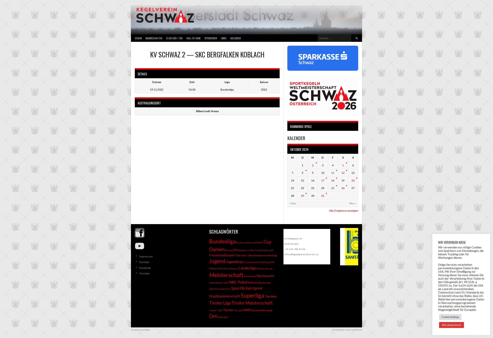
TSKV (219, 310)
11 (332, 172)
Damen (217, 249)
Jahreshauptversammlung (262, 255)
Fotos (252, 250)
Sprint (257, 288)
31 (322, 195)
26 (343, 188)
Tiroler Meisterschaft (251, 302)
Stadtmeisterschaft (224, 296)
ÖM (213, 316)
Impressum (146, 256)
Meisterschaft (226, 275)
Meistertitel (250, 276)
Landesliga (247, 268)
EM (235, 250)
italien (244, 255)
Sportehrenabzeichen (220, 289)
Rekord (253, 282)
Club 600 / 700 (174, 38)
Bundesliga (222, 241)
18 (332, 180)
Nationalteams (216, 283)
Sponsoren (211, 38)
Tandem (271, 296)
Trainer (213, 310)
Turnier (228, 310)
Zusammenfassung (261, 310)
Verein (138, 38)
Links (223, 38)
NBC (226, 283)
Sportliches (241, 288)
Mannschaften (154, 38)
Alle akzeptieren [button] (451, 324)
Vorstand (238, 310)
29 (302, 195)
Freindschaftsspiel (264, 250)
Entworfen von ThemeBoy (347, 330)
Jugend (217, 261)
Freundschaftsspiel (221, 255)
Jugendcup (234, 262)
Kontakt (144, 262)
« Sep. (292, 203)
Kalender (235, 38)
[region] (320, 246)
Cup (267, 241)
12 (343, 172)
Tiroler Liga (220, 302)
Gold (237, 255)
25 (332, 188)
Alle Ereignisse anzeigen (343, 210)
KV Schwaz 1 (265, 262)
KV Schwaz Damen (229, 268)
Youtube (144, 273)
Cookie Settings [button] (450, 317)
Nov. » (352, 203)
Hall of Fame (193, 38)
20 (353, 180)
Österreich (222, 317)
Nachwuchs (265, 276)
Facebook (145, 267)
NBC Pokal (238, 282)
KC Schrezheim (250, 262)
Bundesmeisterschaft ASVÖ (249, 242)
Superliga (252, 295)
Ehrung (229, 250)
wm (247, 309)
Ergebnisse (243, 250)
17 (322, 180)
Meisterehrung (264, 268)
